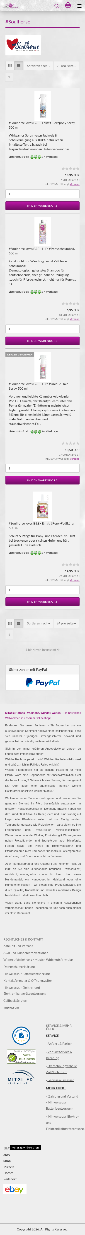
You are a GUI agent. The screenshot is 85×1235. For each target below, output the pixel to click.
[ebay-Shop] (15, 1189)
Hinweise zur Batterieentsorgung (26, 974)
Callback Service (15, 1000)
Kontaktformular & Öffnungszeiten (28, 980)
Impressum (11, 1007)
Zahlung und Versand (18, 946)
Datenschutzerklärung (19, 967)
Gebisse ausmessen (61, 1080)
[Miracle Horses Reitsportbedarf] (9, 5)
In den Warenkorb (42, 205)
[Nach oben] (72, 1228)
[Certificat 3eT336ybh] (21, 1056)
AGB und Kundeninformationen (25, 953)
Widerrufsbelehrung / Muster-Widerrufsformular (38, 959)
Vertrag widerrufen (25, 1147)
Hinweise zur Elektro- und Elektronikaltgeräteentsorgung (24, 991)
